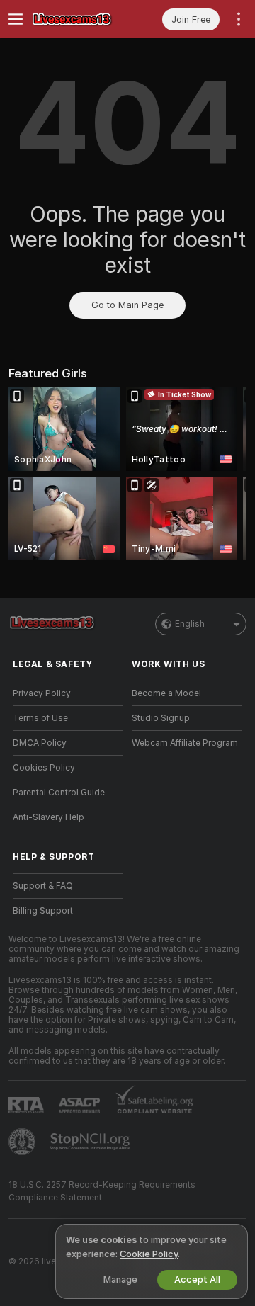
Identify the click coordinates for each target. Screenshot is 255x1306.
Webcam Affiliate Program (185, 743)
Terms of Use (40, 718)
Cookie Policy (149, 1254)
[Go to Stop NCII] (91, 1141)
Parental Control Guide (59, 792)
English (190, 624)
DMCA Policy (40, 743)
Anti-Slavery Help (48, 817)
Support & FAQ (43, 886)
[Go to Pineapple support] (23, 1141)
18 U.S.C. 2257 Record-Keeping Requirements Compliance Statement (102, 1191)
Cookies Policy (44, 768)
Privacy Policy (42, 693)
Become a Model (166, 693)
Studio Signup (161, 718)
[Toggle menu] (15, 19)
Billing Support (43, 911)
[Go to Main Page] (79, 19)
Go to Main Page (127, 305)
